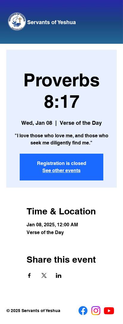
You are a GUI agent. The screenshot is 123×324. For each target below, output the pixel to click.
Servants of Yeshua (51, 22)
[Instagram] (96, 311)
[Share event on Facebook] (29, 275)
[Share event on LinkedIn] (58, 275)
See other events (61, 170)
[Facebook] (83, 311)
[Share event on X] (44, 275)
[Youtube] (109, 311)
